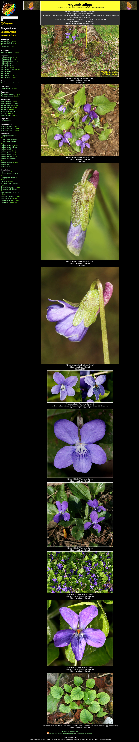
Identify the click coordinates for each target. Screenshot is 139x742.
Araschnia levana (6, 52)
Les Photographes (81, 733)
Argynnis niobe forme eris (9, 103)
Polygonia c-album (7, 196)
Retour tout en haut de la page (69, 731)
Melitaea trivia (5, 164)
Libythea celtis (6, 121)
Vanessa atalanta (6, 200)
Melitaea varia (5, 166)
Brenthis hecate (6, 107)
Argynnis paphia (6, 64)
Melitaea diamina (6, 155)
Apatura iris (5, 47)
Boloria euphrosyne (7, 69)
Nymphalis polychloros (9, 189)
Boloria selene (5, 75)
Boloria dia (4, 67)
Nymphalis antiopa (7, 187)
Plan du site (58, 733)
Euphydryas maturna (8, 178)
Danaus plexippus (7, 96)
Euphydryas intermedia (8, 141)
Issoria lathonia (6, 115)
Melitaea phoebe (6, 162)
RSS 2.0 (51, 733)
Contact (89, 733)
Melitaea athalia (6, 145)
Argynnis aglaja (6, 60)
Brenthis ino (5, 109)
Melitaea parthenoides (8, 159)
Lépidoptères (7, 23)
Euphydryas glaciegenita (9, 139)
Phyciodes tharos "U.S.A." (10, 193)
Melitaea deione (6, 153)
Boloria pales (5, 73)
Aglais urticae (5, 172)
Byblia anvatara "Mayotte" (10, 83)
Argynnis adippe (6, 58)
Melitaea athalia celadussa (9, 147)
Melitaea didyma (6, 157)
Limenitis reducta (6, 130)
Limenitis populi (6, 128)
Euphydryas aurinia (7, 136)
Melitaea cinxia (6, 151)
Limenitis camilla (6, 126)
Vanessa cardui (6, 202)
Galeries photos (8, 31)
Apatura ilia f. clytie (7, 43)
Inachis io (4, 181)
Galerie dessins (8, 35)
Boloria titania (5, 77)
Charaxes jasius (6, 88)
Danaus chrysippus (7, 94)
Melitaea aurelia (6, 149)
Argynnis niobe (6, 101)
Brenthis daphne (6, 105)
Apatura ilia (5, 41)
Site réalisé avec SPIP (69, 733)
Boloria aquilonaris (7, 65)
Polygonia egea (6, 198)
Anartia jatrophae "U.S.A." (10, 174)
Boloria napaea (6, 71)
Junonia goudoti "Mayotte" (10, 183)
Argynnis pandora (7, 62)
